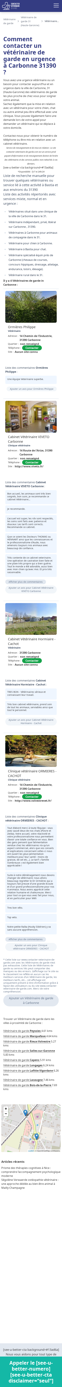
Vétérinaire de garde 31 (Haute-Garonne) (30, 21)
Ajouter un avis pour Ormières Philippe (31, 388)
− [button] (6, 1114)
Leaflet (31, 1150)
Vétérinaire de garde (22, 1031)
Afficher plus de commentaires (26, 581)
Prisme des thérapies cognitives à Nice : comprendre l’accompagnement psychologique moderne (31, 1172)
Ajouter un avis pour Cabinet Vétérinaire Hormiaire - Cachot (31, 721)
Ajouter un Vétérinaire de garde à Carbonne (31, 1000)
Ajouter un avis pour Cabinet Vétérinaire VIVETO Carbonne (31, 589)
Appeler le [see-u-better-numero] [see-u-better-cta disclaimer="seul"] (31, 1371)
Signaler (49, 359)
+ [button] (6, 1109)
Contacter (32, 348)
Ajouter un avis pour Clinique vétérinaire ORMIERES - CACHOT (31, 947)
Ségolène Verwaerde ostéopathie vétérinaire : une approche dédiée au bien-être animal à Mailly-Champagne (30, 1184)
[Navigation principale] (31, 6)
